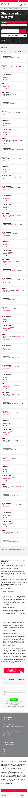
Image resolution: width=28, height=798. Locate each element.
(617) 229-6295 (6, 68)
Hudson (15, 206)
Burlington (16, 467)
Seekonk (16, 504)
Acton (13, 357)
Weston (13, 196)
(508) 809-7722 (6, 132)
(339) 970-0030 (6, 169)
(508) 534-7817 (6, 349)
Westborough (16, 149)
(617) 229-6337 (6, 86)
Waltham (10, 252)
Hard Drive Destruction (10, 618)
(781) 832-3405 (6, 487)
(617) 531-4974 (6, 423)
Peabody (12, 541)
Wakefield (11, 523)
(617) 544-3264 (6, 58)
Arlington (16, 375)
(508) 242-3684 (6, 271)
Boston (12, 57)
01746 (6, 561)
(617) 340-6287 (6, 262)
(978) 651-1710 (6, 207)
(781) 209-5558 (6, 469)
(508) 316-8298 (6, 282)
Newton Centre (13, 215)
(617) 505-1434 (6, 114)
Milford (11, 121)
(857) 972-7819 (6, 432)
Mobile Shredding (8, 591)
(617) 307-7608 (6, 104)
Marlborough (18, 177)
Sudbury (16, 187)
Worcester (14, 270)
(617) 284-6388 (6, 328)
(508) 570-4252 (6, 339)
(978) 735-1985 (6, 189)
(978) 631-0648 (6, 358)
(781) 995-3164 (6, 478)
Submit (14, 699)
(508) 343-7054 (6, 506)
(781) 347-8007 (6, 368)
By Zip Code (5, 22)
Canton (16, 242)
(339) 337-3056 (6, 377)
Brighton (17, 290)
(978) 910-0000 (6, 542)
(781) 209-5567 (6, 160)
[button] (26, 758)
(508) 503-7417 (6, 460)
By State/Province (6, 24)
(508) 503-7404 (6, 123)
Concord (11, 308)
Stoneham (12, 513)
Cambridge (16, 385)
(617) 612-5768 (6, 300)
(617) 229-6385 (6, 404)
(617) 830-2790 (6, 496)
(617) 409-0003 (6, 291)
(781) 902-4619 (6, 244)
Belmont (12, 317)
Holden (10, 458)
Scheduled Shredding (9, 645)
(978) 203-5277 (6, 310)
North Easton (19, 336)
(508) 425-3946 (6, 225)
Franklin (16, 140)
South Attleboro (17, 346)
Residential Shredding (10, 633)
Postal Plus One (7, 269)
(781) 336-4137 (6, 441)
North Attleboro (19, 279)
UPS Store (6, 65)
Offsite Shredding (8, 607)
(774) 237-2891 (6, 141)
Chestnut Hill (12, 261)
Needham (14, 158)
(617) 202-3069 (6, 95)
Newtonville (12, 233)
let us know (21, 549)
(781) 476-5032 (6, 524)
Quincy (11, 431)
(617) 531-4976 (6, 77)
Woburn (13, 477)
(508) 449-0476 (6, 179)
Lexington (12, 366)
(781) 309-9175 (6, 198)
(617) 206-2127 (6, 235)
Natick (14, 131)
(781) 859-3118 (6, 253)
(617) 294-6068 (6, 319)
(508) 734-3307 (6, 395)
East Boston (12, 495)
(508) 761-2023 (6, 414)
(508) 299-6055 (6, 150)
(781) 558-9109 (6, 533)
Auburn (13, 394)
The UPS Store (7, 56)
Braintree (11, 440)
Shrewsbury (14, 224)
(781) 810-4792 (6, 515)
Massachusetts (4, 585)
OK (14, 790)
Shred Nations (3, 8)
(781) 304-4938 (6, 450)
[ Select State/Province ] (13, 35)
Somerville (16, 421)
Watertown (10, 299)
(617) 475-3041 (6, 216)
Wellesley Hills (15, 167)
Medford (10, 449)
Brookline (12, 327)
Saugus (11, 532)
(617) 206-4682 (6, 386)
